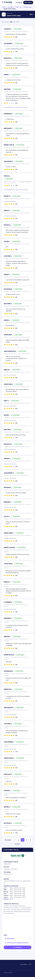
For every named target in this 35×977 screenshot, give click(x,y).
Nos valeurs (28, 2)
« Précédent (7, 840)
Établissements (27, 7)
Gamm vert (18, 7)
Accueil (4, 7)
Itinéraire (18, 947)
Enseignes (19, 2)
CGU (30, 964)
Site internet (10, 938)
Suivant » (17, 844)
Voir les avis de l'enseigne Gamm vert (18, 942)
